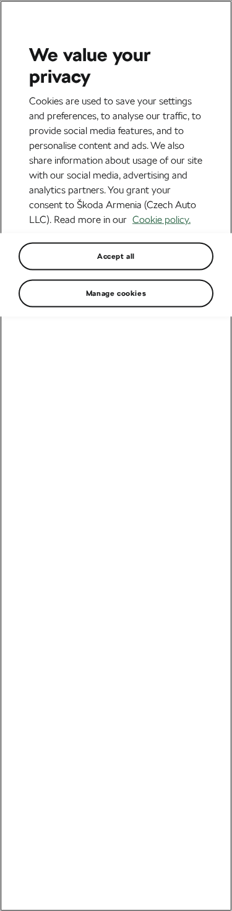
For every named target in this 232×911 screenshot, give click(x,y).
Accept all (116, 255)
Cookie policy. (161, 219)
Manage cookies (116, 292)
